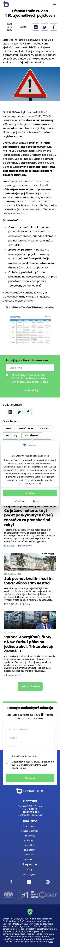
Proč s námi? (29, 826)
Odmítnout (20, 501)
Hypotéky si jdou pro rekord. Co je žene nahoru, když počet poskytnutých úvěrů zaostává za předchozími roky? (30, 515)
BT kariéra (29, 840)
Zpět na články (30, 686)
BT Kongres (29, 874)
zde (51, 941)
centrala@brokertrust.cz (30, 815)
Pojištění (29, 854)
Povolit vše (30, 493)
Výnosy (10, 632)
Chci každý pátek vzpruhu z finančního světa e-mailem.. (30, 378)
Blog (9, 23)
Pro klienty (29, 835)
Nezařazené (13, 574)
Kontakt (29, 859)
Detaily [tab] (36, 501)
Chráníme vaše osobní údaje (30, 382)
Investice (29, 845)
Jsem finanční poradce (24, 756)
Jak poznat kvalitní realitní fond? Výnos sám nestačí (29, 581)
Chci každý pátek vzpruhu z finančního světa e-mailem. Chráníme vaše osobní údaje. (33, 765)
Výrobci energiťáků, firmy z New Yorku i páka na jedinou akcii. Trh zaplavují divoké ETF (28, 644)
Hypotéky (29, 849)
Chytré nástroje (29, 831)
